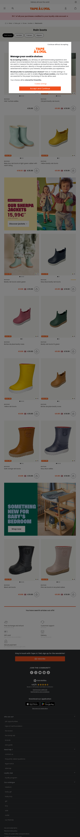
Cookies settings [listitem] (41, 84)
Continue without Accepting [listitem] (58, 44)
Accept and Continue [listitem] (40, 88)
